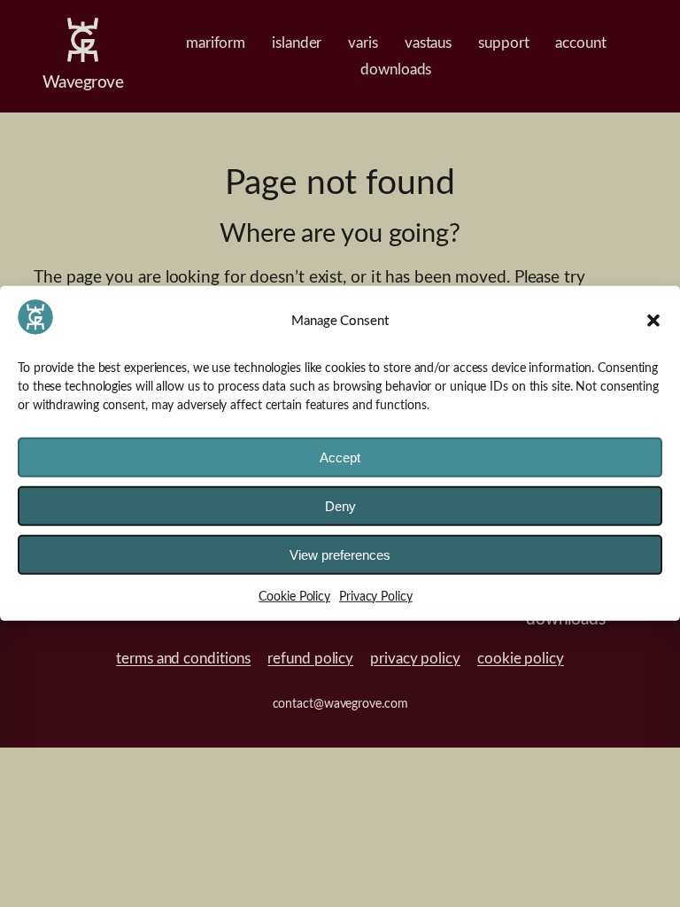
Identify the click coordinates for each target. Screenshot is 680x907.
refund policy (310, 659)
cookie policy (520, 659)
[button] (653, 320)
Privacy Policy (376, 597)
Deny (340, 506)
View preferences (340, 554)
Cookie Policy (294, 597)
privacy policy (415, 659)
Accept (340, 457)
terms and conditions (183, 659)
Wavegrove (83, 82)
